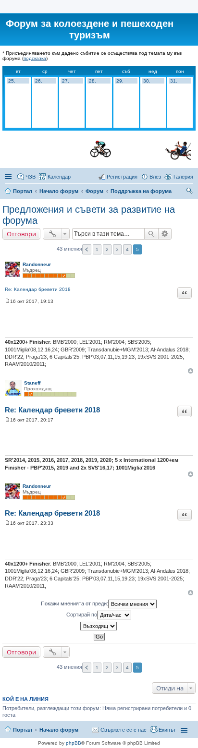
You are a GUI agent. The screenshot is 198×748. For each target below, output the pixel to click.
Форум (94, 191)
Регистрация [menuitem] (122, 177)
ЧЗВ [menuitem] (30, 177)
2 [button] (107, 249)
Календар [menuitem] (59, 177)
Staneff (32, 383)
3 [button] (117, 249)
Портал (22, 191)
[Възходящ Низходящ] (99, 626)
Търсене (151, 234)
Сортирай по (81, 614)
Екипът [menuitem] (167, 730)
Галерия (183, 177)
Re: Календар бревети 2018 (38, 289)
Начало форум (58, 191)
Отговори (21, 233)
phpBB (73, 743)
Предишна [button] (86, 249)
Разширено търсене (165, 234)
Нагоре (190, 371)
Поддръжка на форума (141, 191)
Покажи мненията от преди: (74, 603)
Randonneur (37, 264)
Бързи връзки (9, 176)
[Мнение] (7, 301)
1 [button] (97, 249)
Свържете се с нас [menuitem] (123, 730)
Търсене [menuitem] (190, 192)
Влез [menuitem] (155, 177)
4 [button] (127, 249)
